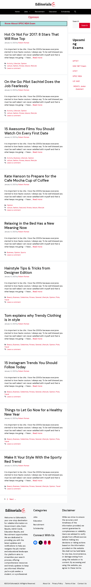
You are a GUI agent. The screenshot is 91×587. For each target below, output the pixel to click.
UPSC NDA (77, 76)
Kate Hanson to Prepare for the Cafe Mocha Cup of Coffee (30, 178)
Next (13, 499)
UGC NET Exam (79, 66)
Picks (58, 297)
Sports (23, 252)
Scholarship (65, 12)
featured (22, 208)
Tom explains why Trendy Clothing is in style (32, 317)
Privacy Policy (57, 583)
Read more (37, 57)
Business (17, 158)
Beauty (9, 297)
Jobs (26, 12)
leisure (27, 66)
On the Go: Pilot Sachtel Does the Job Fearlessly (32, 83)
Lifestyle (17, 64)
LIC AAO (76, 81)
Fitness (32, 297)
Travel (6, 300)
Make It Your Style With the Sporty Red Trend (33, 459)
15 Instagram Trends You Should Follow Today (30, 365)
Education (53, 12)
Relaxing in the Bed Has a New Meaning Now (29, 225)
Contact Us (82, 583)
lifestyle (34, 66)
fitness (21, 66)
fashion (15, 66)
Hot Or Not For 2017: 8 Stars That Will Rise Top (31, 36)
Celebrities (24, 297)
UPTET (76, 61)
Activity (10, 64)
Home (17, 12)
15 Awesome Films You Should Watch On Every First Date (29, 131)
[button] (75, 11)
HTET (75, 71)
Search (76, 21)
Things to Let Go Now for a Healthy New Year (33, 412)
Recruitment (40, 12)
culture (9, 66)
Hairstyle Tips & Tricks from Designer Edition (27, 270)
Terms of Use (70, 583)
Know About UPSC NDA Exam (24, 23)
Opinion (24, 64)
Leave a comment (14, 68)
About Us (46, 583)
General (38, 297)
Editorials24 (21, 517)
